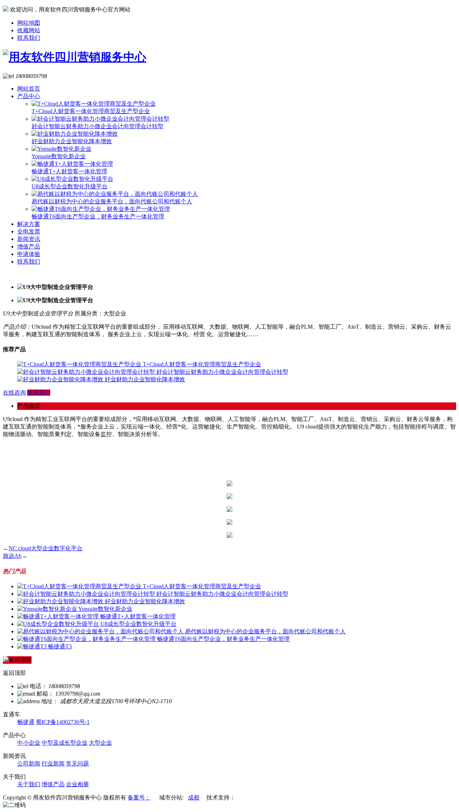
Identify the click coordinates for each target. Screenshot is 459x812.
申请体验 (28, 254)
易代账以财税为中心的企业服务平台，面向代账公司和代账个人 (112, 201)
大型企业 (100, 743)
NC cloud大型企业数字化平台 (45, 548)
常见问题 (77, 763)
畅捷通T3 (60, 646)
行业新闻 (53, 763)
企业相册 (77, 784)
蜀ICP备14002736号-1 (63, 722)
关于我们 (28, 784)
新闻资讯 (28, 239)
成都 (193, 797)
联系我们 (28, 38)
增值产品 (28, 246)
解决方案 (28, 224)
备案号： (139, 797)
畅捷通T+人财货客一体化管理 (69, 171)
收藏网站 (28, 30)
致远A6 (12, 556)
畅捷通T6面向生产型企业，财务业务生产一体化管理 (98, 216)
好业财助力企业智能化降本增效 (72, 141)
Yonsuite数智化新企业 (59, 156)
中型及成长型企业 (64, 743)
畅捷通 (25, 722)
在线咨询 (14, 393)
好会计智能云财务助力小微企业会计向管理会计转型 (98, 126)
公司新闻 (28, 763)
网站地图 (28, 23)
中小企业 (28, 743)
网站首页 (28, 89)
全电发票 (28, 231)
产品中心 (28, 96)
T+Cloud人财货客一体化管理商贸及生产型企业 (91, 111)
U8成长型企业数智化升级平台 (70, 186)
